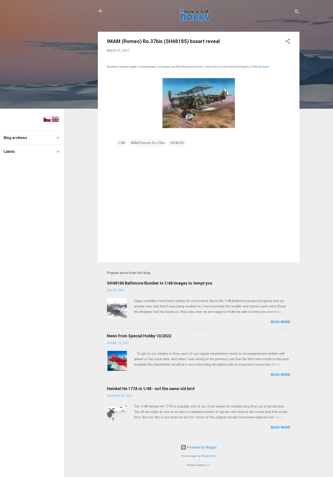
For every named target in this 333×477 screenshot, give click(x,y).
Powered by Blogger (201, 447)
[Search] (296, 12)
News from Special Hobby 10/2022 (139, 335)
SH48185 (177, 143)
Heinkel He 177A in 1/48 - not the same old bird (151, 388)
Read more (280, 322)
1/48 (121, 143)
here (266, 67)
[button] (287, 42)
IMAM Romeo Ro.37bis (148, 143)
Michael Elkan (208, 456)
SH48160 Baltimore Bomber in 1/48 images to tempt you (159, 283)
